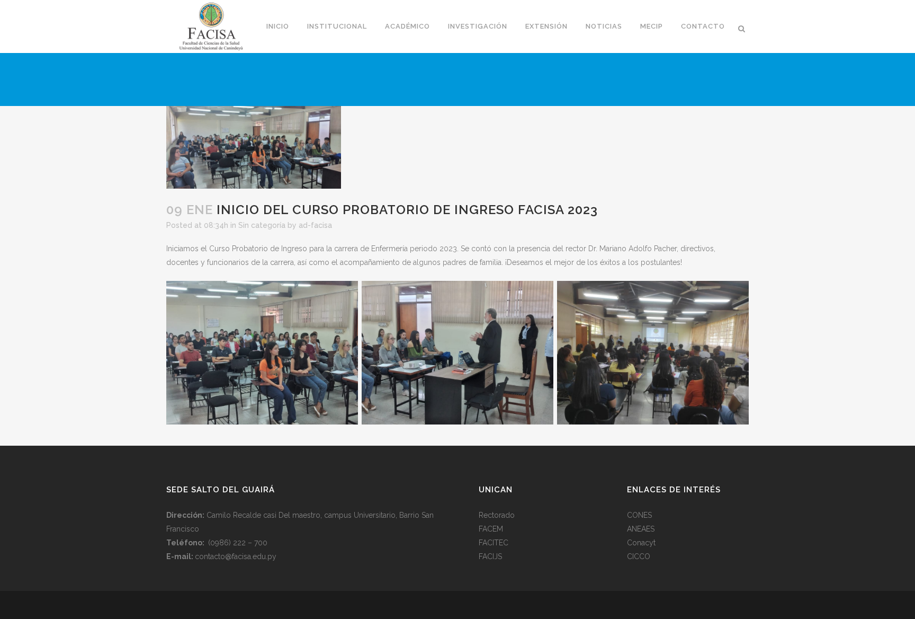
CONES (639, 515)
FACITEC (493, 542)
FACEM (491, 529)
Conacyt (641, 542)
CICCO (638, 556)
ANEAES (640, 529)
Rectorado (497, 515)
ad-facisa (315, 225)
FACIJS (490, 556)
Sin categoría (261, 225)
